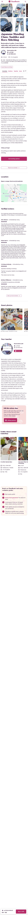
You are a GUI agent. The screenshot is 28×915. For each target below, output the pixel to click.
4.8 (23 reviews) (8, 910)
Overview (4, 71)
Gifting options (10, 420)
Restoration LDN (11, 50)
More (20, 71)
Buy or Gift (21, 911)
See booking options (14, 158)
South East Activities (7, 67)
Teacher (16, 71)
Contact (18, 351)
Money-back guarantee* (11, 497)
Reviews (10, 71)
